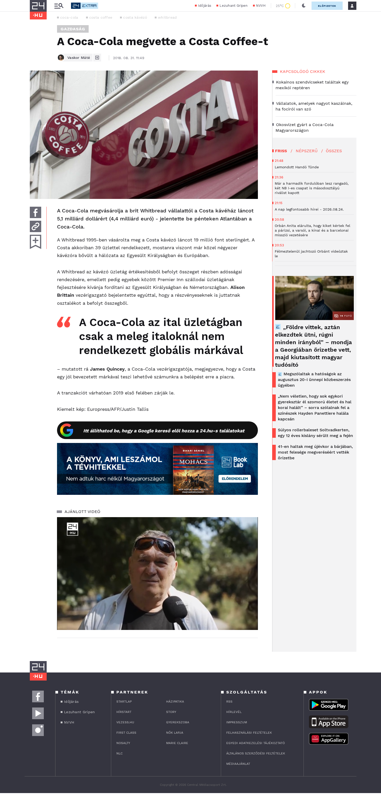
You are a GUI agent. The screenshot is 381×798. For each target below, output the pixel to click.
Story (171, 712)
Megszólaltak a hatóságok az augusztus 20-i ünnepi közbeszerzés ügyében (314, 379)
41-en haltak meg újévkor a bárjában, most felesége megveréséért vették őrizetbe (315, 452)
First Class (126, 732)
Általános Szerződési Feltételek (255, 753)
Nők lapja (174, 732)
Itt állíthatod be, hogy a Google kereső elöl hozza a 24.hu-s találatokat (163, 430)
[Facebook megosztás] (35, 212)
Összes (334, 150)
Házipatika (175, 701)
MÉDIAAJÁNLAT (238, 764)
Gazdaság (73, 28)
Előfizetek (327, 5)
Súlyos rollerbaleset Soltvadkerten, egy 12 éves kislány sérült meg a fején (315, 432)
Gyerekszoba (177, 722)
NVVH (261, 6)
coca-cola (69, 17)
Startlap (124, 701)
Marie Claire (177, 743)
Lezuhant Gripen (234, 6)
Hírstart (123, 712)
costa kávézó (135, 17)
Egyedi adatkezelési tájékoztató (255, 743)
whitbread (167, 17)
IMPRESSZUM (236, 722)
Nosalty (123, 743)
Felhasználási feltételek (249, 732)
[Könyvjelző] (35, 242)
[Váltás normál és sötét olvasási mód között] (304, 6)
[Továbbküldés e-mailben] (35, 226)
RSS (229, 701)
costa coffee (100, 17)
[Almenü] (59, 6)
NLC (119, 753)
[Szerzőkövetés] (97, 57)
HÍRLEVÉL (234, 712)
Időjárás (204, 6)
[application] (157, 573)
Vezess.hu (125, 722)
